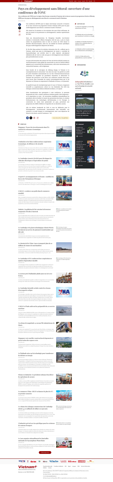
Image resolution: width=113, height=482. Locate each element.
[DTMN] (72, 461)
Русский (90, 1)
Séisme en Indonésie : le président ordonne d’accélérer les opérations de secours (35, 376)
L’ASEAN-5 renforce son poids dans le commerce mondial (34, 192)
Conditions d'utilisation (58, 466)
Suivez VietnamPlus (57, 118)
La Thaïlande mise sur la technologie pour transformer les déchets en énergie (36, 354)
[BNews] (39, 461)
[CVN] (63, 461)
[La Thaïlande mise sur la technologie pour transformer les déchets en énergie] (64, 357)
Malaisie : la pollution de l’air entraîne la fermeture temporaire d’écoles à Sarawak (34, 210)
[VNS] (54, 461)
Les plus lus (81, 24)
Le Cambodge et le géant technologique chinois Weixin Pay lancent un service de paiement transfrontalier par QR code (35, 230)
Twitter (19, 28)
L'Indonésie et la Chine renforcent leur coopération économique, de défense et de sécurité (34, 143)
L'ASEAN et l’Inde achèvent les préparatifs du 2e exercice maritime (36, 307)
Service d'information (85, 466)
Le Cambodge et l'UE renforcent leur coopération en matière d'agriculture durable (35, 259)
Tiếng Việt (71, 1)
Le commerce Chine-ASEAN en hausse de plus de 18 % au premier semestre (35, 392)
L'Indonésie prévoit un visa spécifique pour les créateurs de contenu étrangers (36, 424)
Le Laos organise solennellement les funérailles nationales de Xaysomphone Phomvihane (33, 439)
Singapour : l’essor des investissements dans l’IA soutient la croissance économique (33, 128)
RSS (65, 466)
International (22, 5)
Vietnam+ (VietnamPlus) (29, 1)
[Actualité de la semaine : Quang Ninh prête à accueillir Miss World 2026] (90, 159)
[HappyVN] (90, 461)
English (75, 1)
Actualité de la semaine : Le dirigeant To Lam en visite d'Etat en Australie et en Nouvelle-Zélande (81, 145)
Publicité (44, 467)
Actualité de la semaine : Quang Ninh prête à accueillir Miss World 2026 (81, 160)
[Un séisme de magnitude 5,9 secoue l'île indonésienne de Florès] (64, 327)
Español (83, 1)
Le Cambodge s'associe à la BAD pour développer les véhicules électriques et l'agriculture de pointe (35, 159)
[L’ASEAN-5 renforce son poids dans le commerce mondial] (64, 195)
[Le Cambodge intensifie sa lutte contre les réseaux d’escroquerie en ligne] (64, 292)
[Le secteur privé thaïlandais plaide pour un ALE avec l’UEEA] (64, 278)
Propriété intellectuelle (47, 466)
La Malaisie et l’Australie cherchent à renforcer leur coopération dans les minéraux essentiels (84, 43)
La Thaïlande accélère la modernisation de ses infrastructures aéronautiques (84, 49)
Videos (80, 95)
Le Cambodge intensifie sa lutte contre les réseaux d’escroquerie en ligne (34, 289)
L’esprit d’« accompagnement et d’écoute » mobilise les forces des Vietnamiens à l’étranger (36, 178)
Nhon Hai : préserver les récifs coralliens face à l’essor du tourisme (84, 113)
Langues (74, 466)
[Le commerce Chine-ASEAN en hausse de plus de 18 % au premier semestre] (64, 395)
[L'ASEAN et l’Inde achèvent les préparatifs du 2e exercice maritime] (64, 310)
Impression (19, 31)
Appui (69, 466)
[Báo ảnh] (81, 461)
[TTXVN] (22, 461)
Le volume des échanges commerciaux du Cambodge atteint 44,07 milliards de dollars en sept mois (35, 408)
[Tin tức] (33, 461)
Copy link (19, 34)
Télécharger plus (45, 452)
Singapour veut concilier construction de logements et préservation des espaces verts (35, 339)
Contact (49, 467)
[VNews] (27, 461)
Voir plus (23, 124)
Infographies (81, 65)
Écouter (81, 136)
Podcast (81, 124)
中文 (87, 1)
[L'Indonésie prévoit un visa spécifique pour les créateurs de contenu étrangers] (64, 427)
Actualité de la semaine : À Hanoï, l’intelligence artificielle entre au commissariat (80, 130)
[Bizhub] (45, 461)
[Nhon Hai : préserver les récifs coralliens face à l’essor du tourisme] (85, 103)
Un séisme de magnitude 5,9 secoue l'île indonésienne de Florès (36, 324)
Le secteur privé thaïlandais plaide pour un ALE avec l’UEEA (35, 275)
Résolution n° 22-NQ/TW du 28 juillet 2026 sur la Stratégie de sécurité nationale (84, 85)
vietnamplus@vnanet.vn (51, 476)
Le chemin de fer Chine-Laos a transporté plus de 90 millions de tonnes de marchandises (35, 244)
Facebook (19, 24)
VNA (78, 466)
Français (79, 1)
